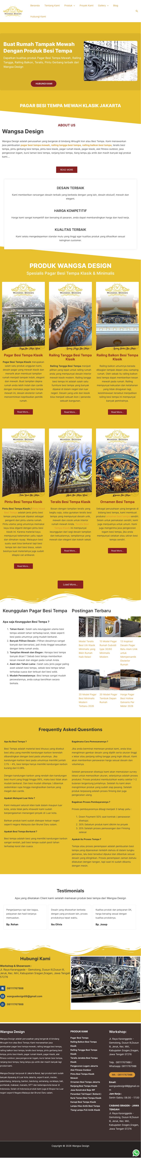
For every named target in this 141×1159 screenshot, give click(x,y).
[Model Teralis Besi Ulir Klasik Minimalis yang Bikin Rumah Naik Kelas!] (89, 626)
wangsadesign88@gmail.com (24, 996)
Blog (115, 5)
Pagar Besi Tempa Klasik (23, 355)
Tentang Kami (52, 5)
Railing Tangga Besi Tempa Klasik (70, 357)
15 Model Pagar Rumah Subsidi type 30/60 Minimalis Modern (108, 649)
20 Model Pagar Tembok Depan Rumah (108, 698)
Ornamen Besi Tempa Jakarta (85, 1082)
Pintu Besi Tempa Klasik (23, 502)
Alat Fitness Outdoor (80, 1070)
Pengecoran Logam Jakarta (84, 1066)
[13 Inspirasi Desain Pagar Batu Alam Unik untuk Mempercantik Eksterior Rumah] (130, 626)
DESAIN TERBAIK (70, 188)
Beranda (35, 5)
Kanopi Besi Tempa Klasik (83, 1102)
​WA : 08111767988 (122, 1074)
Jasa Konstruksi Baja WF (82, 1090)
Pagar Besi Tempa (79, 1037)
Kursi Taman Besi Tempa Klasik (85, 1098)
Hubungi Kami (38, 16)
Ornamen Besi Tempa (117, 502)
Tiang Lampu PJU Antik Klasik (85, 1110)
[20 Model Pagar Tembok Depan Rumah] (110, 680)
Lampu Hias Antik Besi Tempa (85, 1106)
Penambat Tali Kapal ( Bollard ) (85, 1094)
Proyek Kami (86, 5)
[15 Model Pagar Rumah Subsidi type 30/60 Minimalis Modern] (110, 626)
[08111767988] (2, 988)
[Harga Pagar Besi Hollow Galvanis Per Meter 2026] (130, 680)
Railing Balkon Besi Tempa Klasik (117, 357)
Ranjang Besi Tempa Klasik (83, 1086)
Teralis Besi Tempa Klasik (70, 502)
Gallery (102, 5)
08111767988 (15, 988)
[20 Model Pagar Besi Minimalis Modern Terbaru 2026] (89, 680)
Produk (68, 5)
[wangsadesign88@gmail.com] (2, 996)
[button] (73, 5)
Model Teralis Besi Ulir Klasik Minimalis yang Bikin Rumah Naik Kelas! (87, 649)
